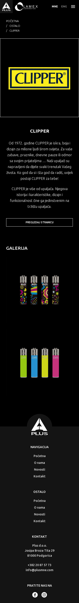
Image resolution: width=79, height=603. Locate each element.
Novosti (39, 469)
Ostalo (14, 25)
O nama (39, 462)
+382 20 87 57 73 (39, 565)
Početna (12, 21)
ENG (64, 6)
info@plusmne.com (39, 570)
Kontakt (39, 476)
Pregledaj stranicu (40, 222)
